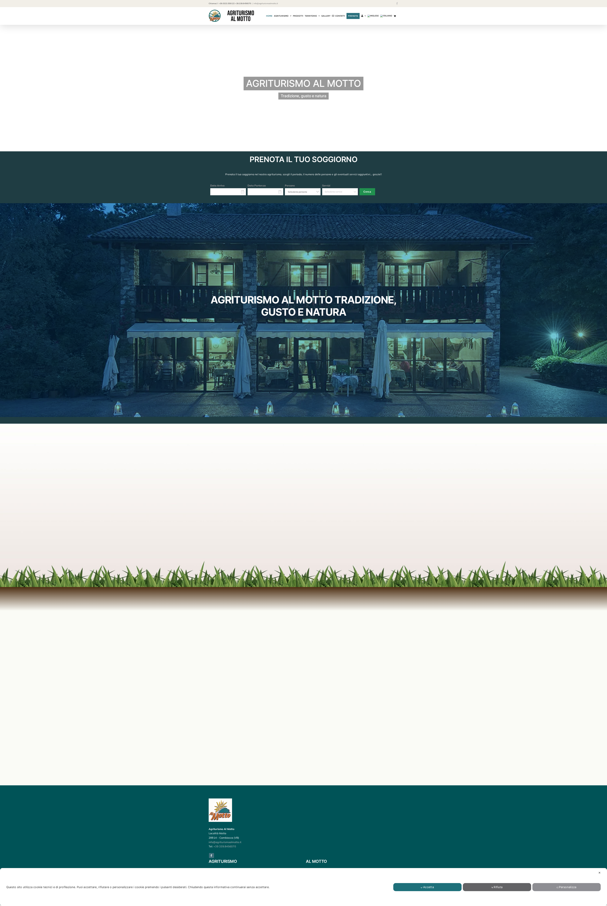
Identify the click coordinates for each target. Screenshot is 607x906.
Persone (290, 185)
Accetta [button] (428, 887)
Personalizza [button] (567, 887)
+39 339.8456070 (225, 846)
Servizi (326, 185)
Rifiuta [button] (498, 887)
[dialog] (303, 887)
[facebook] (211, 855)
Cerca (367, 191)
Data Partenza (257, 185)
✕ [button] (599, 872)
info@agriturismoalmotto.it (265, 3)
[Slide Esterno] (303, 88)
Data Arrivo (217, 185)
